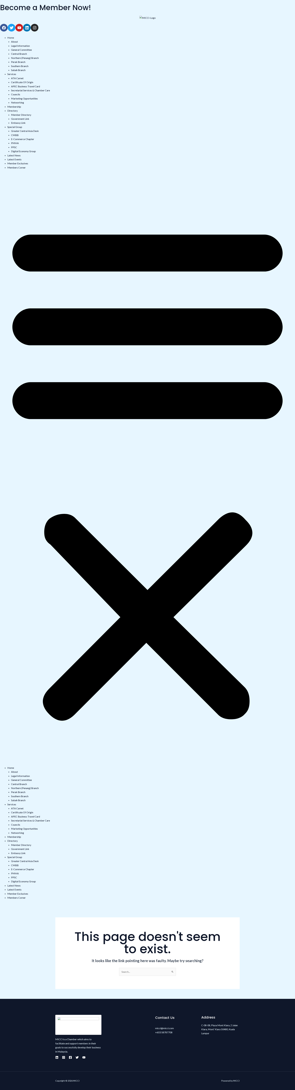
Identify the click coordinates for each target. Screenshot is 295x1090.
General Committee (21, 49)
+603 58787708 (163, 1032)
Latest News (14, 155)
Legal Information (20, 45)
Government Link (20, 118)
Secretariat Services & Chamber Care (30, 90)
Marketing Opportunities (24, 98)
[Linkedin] (56, 1057)
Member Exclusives (17, 163)
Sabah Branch (18, 70)
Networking (17, 102)
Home (10, 37)
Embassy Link (18, 122)
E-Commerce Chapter (22, 139)
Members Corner (16, 167)
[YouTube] (83, 1057)
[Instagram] (63, 1057)
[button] (147, 469)
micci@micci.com (164, 1028)
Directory (12, 110)
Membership (14, 106)
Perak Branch (18, 61)
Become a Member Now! (45, 7)
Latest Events (14, 159)
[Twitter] (77, 1057)
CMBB (15, 135)
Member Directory (21, 114)
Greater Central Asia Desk (25, 130)
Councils (15, 94)
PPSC (14, 147)
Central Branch (19, 53)
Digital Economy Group (23, 151)
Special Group (14, 126)
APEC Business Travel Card (25, 86)
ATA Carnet (17, 78)
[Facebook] (70, 1057)
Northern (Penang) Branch (25, 57)
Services (11, 74)
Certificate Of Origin (22, 82)
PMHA (15, 143)
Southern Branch (19, 66)
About (14, 41)
